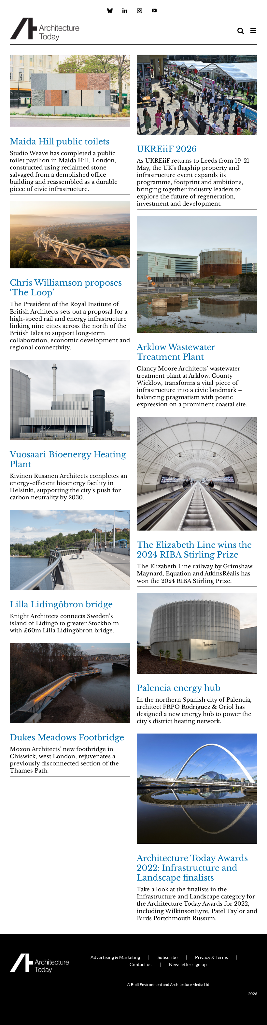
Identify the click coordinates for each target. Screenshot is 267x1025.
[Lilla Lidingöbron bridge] (70, 550)
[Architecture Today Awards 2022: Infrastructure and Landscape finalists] (197, 789)
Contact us (140, 964)
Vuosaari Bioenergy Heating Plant (68, 459)
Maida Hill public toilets (59, 142)
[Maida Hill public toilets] (70, 91)
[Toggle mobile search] (240, 30)
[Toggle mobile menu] (253, 30)
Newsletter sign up (188, 964)
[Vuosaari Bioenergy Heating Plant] (70, 400)
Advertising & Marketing (115, 957)
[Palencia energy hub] (197, 633)
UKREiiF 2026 (167, 149)
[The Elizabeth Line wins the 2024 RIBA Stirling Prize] (197, 474)
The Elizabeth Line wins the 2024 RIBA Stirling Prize (194, 550)
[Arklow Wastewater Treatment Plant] (197, 274)
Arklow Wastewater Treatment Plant (176, 352)
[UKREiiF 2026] (197, 95)
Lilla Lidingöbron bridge (61, 605)
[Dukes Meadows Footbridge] (70, 683)
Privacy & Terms (211, 957)
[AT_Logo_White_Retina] (39, 956)
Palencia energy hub (178, 688)
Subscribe (167, 957)
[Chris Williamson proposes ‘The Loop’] (70, 235)
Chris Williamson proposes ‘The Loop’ (66, 288)
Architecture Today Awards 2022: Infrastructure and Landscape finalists (192, 868)
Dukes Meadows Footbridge (67, 738)
